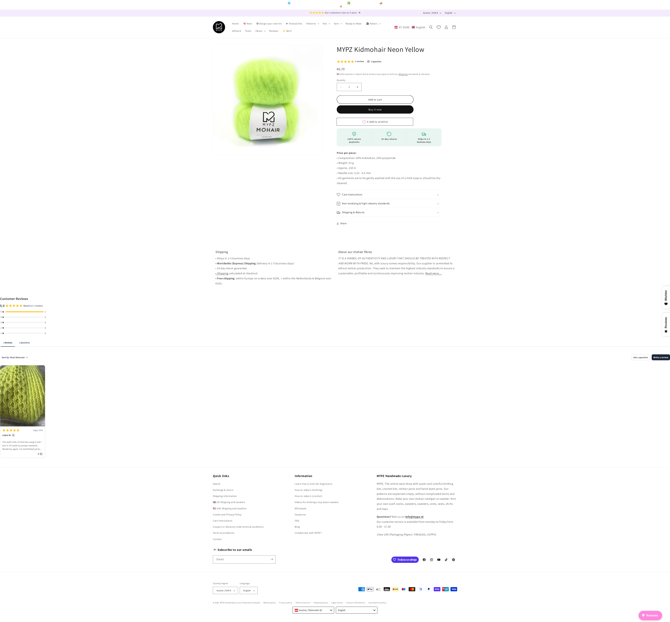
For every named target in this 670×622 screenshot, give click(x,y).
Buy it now (375, 109)
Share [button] (343, 223)
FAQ (297, 520)
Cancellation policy (377, 602)
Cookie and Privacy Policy (227, 514)
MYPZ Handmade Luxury (231, 603)
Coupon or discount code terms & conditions (238, 526)
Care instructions (222, 520)
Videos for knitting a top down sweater (317, 502)
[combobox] (313, 610)
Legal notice (337, 602)
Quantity (341, 80)
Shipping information (225, 496)
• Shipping (221, 273)
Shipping (403, 74)
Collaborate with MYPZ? (308, 533)
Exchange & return (223, 490)
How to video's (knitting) (308, 490)
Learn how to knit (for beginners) (313, 484)
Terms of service (303, 602)
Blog (297, 526)
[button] (312, 23)
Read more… (433, 273)
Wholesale (300, 508)
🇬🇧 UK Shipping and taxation (229, 502)
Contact (217, 539)
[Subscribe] (272, 559)
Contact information (355, 602)
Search (217, 484)
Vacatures (300, 514)
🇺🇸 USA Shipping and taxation (230, 508)
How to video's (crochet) (308, 496)
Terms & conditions (223, 533)
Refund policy (269, 602)
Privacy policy (285, 602)
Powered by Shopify (251, 603)
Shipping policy (321, 602)
